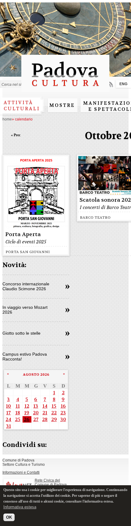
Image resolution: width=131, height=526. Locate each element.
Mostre (62, 105)
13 (35, 406)
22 (54, 412)
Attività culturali (22, 105)
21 (44, 412)
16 (63, 406)
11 (18, 406)
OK (9, 517)
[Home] (65, 89)
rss (110, 84)
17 (8, 412)
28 (45, 419)
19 (26, 412)
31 (8, 426)
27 (35, 419)
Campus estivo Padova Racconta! (24, 356)
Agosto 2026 (36, 374)
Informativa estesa (19, 507)
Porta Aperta (23, 234)
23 (63, 412)
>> (67, 286)
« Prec (15, 135)
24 (8, 419)
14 (45, 406)
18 (17, 412)
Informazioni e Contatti (21, 472)
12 (26, 406)
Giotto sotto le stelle (21, 333)
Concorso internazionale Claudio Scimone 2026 (25, 286)
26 (27, 419)
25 (17, 419)
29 (54, 419)
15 (53, 406)
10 (8, 406)
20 (36, 412)
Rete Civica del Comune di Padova (51, 482)
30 (63, 419)
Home (7, 119)
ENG (123, 84)
